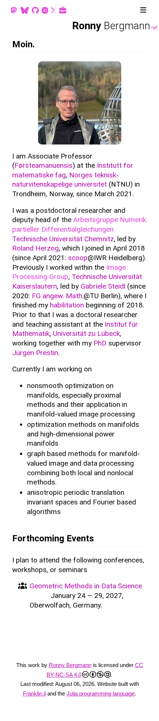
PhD (100, 343)
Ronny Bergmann (70, 665)
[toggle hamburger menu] (143, 10)
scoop (78, 258)
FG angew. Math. (58, 296)
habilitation (67, 305)
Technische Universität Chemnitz (63, 239)
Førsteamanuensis (43, 165)
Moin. (23, 44)
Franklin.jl (34, 693)
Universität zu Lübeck (86, 333)
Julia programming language (101, 693)
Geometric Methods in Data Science (86, 586)
